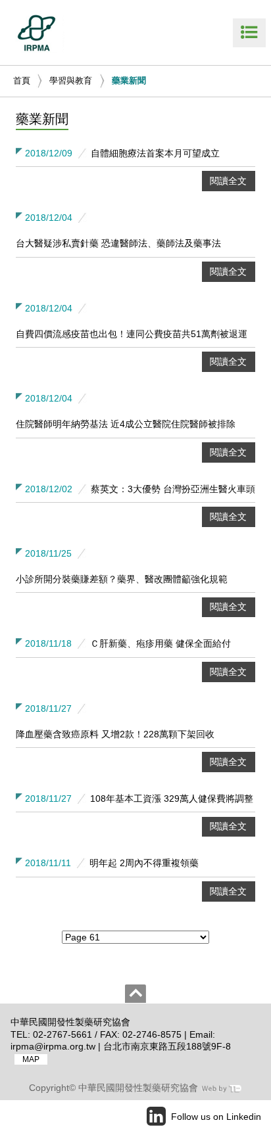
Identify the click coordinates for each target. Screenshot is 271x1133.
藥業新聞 (129, 80)
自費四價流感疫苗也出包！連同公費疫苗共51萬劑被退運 (131, 334)
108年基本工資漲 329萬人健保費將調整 (171, 798)
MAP (30, 1059)
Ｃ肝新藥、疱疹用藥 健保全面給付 (160, 643)
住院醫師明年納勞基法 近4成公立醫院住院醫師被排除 (125, 424)
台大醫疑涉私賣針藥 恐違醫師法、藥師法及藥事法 (118, 243)
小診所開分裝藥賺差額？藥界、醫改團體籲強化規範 (122, 579)
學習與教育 (70, 80)
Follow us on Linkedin (216, 1116)
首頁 (21, 80)
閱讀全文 (228, 180)
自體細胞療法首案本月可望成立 (155, 153)
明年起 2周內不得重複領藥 (144, 863)
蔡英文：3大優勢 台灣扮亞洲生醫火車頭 (173, 489)
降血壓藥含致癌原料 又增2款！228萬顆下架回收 (115, 734)
